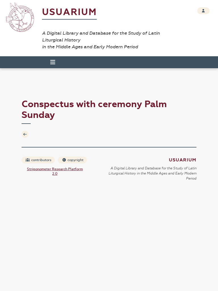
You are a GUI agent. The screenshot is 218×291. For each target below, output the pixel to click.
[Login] (203, 10)
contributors (40, 160)
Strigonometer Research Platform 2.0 (55, 171)
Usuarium (69, 12)
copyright (75, 160)
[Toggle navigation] (50, 62)
